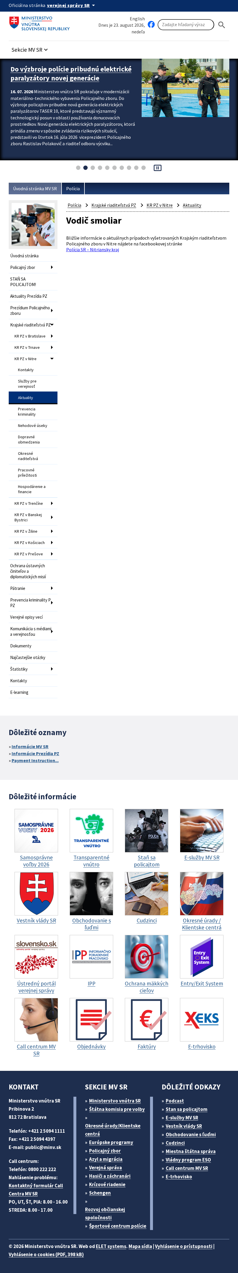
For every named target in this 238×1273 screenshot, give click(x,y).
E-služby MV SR (182, 1117)
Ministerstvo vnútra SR (115, 1101)
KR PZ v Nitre (26, 358)
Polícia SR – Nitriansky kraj (92, 249)
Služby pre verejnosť (27, 383)
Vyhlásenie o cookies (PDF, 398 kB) (46, 1254)
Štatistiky (19, 669)
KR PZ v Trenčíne (29, 503)
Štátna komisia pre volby (117, 1109)
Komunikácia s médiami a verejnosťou (30, 631)
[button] (30, 48)
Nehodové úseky (32, 425)
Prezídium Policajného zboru (30, 310)
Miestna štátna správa (191, 1151)
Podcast (175, 1101)
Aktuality (25, 397)
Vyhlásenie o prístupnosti (183, 1246)
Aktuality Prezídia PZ (28, 296)
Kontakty (26, 369)
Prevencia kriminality (27, 411)
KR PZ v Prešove (29, 553)
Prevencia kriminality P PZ (30, 602)
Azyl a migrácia (105, 1159)
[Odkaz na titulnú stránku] (41, 22)
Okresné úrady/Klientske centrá (112, 1130)
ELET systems (111, 1246)
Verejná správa (105, 1167)
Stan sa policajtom (187, 1109)
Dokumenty (20, 646)
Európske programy (111, 1142)
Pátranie (17, 588)
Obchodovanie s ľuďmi (191, 1134)
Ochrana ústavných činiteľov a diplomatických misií (28, 571)
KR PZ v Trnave (27, 347)
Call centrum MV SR (187, 1168)
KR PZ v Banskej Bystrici (28, 517)
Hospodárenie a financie (32, 489)
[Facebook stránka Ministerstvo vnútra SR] (151, 24)
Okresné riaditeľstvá (28, 456)
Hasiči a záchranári (110, 1176)
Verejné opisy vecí (26, 617)
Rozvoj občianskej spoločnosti (105, 1213)
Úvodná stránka (24, 255)
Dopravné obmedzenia (29, 439)
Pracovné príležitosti (27, 472)
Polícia (73, 188)
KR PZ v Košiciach (30, 542)
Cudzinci (175, 1143)
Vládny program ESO (188, 1160)
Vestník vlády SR (184, 1126)
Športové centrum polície (117, 1226)
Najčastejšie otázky (27, 657)
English (137, 18)
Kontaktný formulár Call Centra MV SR (36, 1189)
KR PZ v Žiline (26, 531)
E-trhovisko (179, 1176)
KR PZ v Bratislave (30, 336)
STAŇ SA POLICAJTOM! (23, 281)
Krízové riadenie (107, 1184)
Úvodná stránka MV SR (35, 188)
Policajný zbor (22, 267)
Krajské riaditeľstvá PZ (30, 325)
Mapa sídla (140, 1246)
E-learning (19, 692)
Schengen (100, 1193)
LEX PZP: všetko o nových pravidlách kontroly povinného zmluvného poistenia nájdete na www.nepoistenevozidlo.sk (66, 82)
